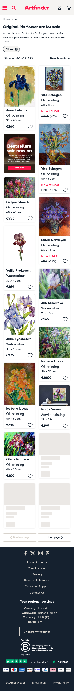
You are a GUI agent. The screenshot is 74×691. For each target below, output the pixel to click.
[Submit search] (13, 8)
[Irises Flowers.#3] (54, 93)
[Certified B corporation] (37, 647)
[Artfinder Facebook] (25, 553)
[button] (60, 58)
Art (17, 19)
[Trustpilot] (37, 661)
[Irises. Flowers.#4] (54, 158)
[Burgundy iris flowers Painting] (19, 258)
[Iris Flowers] (19, 326)
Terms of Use (39, 682)
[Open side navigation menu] (4, 7)
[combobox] (60, 58)
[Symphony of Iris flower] (54, 407)
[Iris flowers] (19, 199)
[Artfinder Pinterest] (48, 553)
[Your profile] (59, 7)
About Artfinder (37, 562)
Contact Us (37, 592)
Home (6, 19)
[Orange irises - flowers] (19, 395)
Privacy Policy (61, 682)
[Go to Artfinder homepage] (37, 7)
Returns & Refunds (37, 580)
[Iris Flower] (19, 98)
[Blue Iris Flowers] (54, 231)
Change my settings (37, 631)
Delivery (37, 574)
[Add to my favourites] (30, 126)
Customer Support (37, 586)
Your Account (37, 568)
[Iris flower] (19, 455)
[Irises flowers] (54, 354)
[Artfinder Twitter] (32, 553)
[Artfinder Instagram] (40, 553)
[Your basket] (68, 8)
